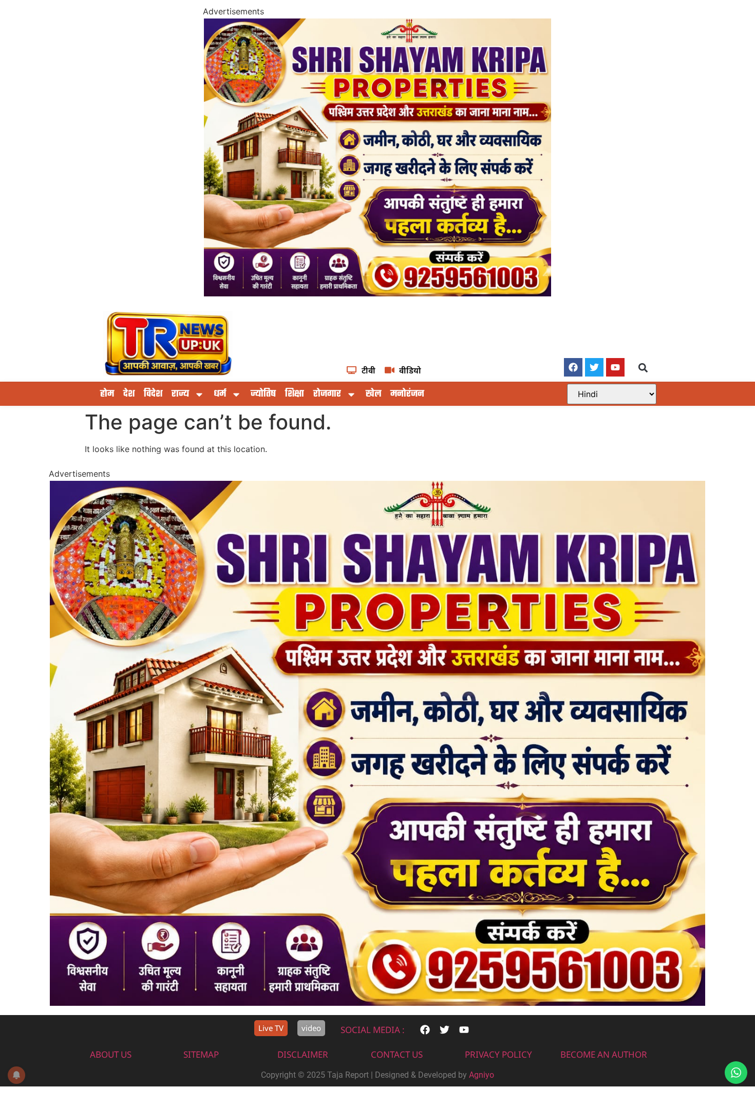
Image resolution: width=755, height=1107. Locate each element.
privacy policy (498, 1054)
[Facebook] (573, 367)
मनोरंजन (407, 394)
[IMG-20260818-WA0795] (377, 293)
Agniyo (481, 1075)
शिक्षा (294, 394)
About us (110, 1054)
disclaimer (302, 1054)
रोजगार (327, 394)
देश (129, 394)
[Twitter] (594, 367)
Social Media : (373, 1030)
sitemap (201, 1054)
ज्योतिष (263, 394)
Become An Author (603, 1054)
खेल (373, 394)
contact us (397, 1054)
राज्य (180, 394)
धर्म (220, 394)
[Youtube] (615, 367)
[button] (643, 368)
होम (107, 394)
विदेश (153, 394)
